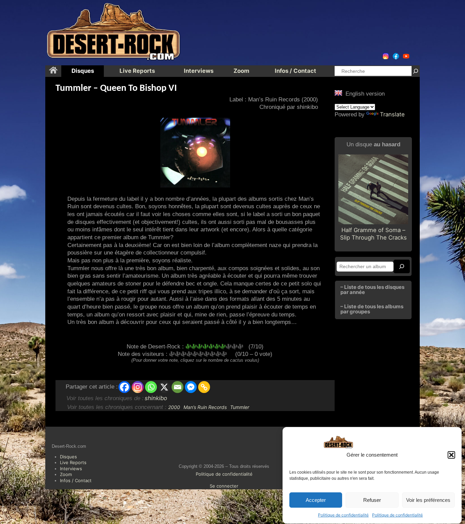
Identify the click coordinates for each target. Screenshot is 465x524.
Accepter (316, 500)
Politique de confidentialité (343, 515)
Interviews (71, 468)
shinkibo (156, 398)
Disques (68, 456)
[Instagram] (138, 387)
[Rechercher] (416, 71)
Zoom (66, 474)
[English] (338, 93)
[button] (451, 455)
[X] (164, 387)
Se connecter (224, 486)
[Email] (177, 387)
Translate (392, 114)
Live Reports (73, 462)
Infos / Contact (76, 480)
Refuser (372, 500)
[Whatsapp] (151, 387)
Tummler (239, 407)
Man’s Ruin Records (205, 407)
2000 (174, 407)
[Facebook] (124, 387)
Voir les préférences (428, 500)
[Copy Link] (204, 387)
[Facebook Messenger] (191, 387)
